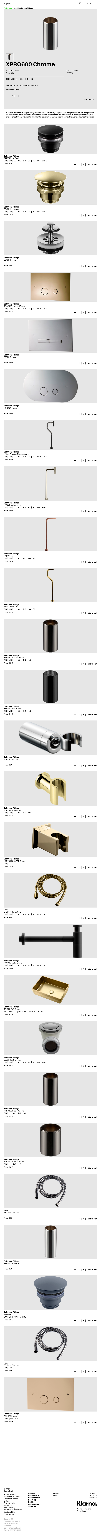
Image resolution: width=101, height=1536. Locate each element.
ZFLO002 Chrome (11, 1365)
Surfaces (32, 1506)
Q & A (6, 1501)
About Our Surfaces (12, 1496)
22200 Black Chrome (12, 1060)
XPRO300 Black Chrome (14, 1162)
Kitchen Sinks (34, 1498)
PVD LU (12, 1011)
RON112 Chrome (10, 408)
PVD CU (22, 1011)
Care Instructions (11, 1499)
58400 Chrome (10, 260)
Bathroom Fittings (25, 8)
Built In (31, 1502)
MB (10, 160)
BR (24, 160)
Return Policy (9, 1507)
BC (29, 160)
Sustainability (9, 1512)
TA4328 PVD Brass (11, 1009)
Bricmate (56, 1493)
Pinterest (93, 1498)
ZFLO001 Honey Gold (12, 912)
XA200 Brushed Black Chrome (16, 454)
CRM (6, 1418)
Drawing (69, 72)
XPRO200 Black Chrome (14, 657)
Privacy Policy (10, 1503)
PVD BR (31, 1011)
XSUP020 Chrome (11, 759)
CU (19, 160)
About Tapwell (10, 1494)
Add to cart (89, 99)
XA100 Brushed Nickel (13, 505)
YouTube (93, 1495)
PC (20, 1317)
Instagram (93, 1493)
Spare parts (9, 1514)
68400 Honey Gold (11, 209)
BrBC (44, 160)
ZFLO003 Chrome (11, 1212)
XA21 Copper (9, 556)
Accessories (33, 1504)
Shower (31, 1493)
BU (5, 1317)
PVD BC (40, 1011)
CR (5, 160)
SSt (5, 1011)
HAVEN (55, 1495)
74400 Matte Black (11, 158)
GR (10, 1317)
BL (24, 1317)
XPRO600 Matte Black (13, 708)
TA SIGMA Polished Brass (14, 306)
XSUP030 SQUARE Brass (14, 861)
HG (33, 160)
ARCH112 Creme (10, 1416)
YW (15, 1317)
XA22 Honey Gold (11, 607)
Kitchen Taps (33, 1495)
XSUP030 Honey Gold (13, 810)
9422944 (7, 1314)
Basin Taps (32, 1500)
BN (38, 160)
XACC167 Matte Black (13, 963)
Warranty (8, 1505)
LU (15, 160)
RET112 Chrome (10, 357)
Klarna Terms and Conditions (84, 1510)
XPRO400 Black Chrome (14, 1111)
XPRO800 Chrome (11, 1263)
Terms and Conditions (13, 1510)
